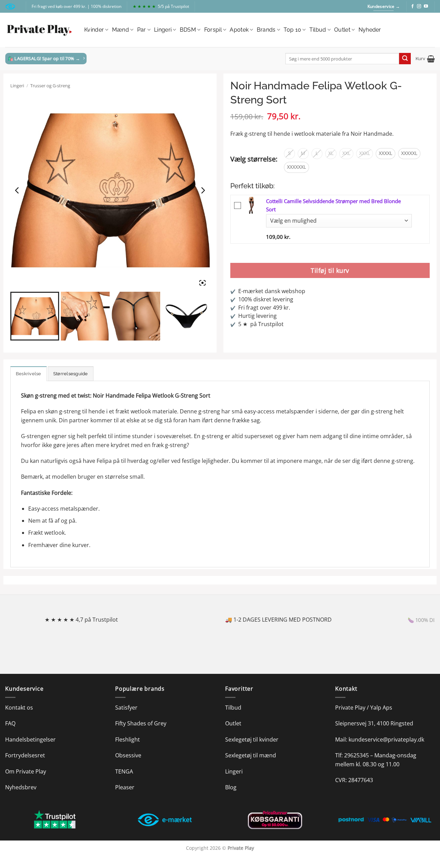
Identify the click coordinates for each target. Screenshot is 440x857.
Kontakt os (19, 707)
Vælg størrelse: (253, 159)
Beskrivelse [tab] (28, 373)
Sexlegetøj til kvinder (251, 739)
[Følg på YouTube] (426, 6)
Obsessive (128, 755)
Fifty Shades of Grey (140, 723)
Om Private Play (25, 771)
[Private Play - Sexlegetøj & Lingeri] (39, 30)
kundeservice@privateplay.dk (386, 739)
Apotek (239, 29)
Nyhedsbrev (20, 787)
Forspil (213, 29)
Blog (230, 787)
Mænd (120, 29)
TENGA (124, 771)
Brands (266, 29)
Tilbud (317, 29)
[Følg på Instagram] (419, 6)
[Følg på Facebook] (412, 6)
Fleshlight (127, 739)
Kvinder (94, 29)
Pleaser (124, 787)
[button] (425, 58)
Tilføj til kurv (330, 270)
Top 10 (292, 29)
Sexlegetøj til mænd (250, 755)
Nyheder (370, 29)
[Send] (405, 59)
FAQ (10, 723)
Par (141, 29)
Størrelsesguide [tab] (70, 373)
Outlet (342, 29)
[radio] (289, 153)
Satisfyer (126, 707)
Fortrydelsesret (25, 755)
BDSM (188, 29)
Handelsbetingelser (30, 739)
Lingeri (163, 29)
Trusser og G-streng (50, 85)
